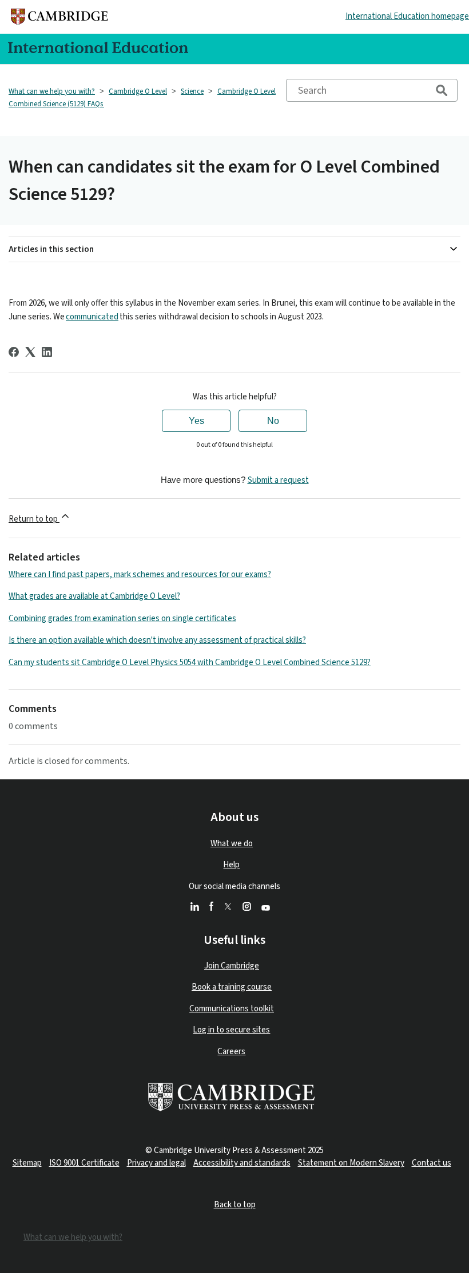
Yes (196, 421)
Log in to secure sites (231, 1030)
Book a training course (232, 987)
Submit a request (278, 480)
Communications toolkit (231, 1009)
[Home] (59, 17)
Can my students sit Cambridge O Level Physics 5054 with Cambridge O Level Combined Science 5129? (190, 662)
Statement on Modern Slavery (351, 1163)
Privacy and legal (156, 1163)
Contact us (431, 1163)
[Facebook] (14, 352)
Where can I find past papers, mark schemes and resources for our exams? (140, 575)
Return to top (34, 519)
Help (231, 865)
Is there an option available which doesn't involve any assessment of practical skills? (157, 640)
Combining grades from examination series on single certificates (122, 619)
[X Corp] (30, 352)
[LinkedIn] (47, 352)
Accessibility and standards (242, 1163)
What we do (231, 844)
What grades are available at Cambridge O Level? (94, 596)
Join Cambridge (231, 966)
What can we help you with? (52, 91)
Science (192, 91)
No (273, 421)
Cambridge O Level (138, 91)
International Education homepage (407, 16)
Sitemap (27, 1163)
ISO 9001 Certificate (84, 1163)
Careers (231, 1052)
